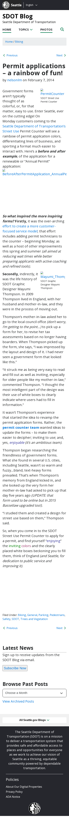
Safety (6, 619)
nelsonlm (14, 80)
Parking (43, 615)
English (29, 5)
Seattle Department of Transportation (29, 22)
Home (7, 29)
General (32, 615)
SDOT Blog (18, 16)
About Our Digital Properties (24, 787)
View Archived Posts (18, 701)
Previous (12, 55)
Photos (46, 29)
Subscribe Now (15, 668)
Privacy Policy (14, 792)
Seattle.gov (9, 2)
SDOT (15, 619)
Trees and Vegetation (34, 619)
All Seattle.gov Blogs (32, 720)
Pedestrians (57, 615)
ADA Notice (13, 797)
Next (59, 55)
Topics (24, 29)
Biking (22, 615)
